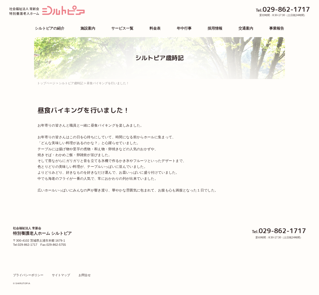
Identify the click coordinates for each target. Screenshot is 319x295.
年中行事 (184, 28)
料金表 (155, 28)
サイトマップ (61, 275)
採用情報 (215, 28)
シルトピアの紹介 (49, 28)
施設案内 (88, 28)
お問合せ (85, 275)
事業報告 (276, 28)
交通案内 (245, 28)
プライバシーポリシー (28, 275)
